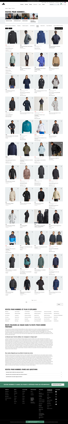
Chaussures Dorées (28, 317)
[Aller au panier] (65, 4)
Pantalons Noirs (27, 313)
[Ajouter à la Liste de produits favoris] (18, 32)
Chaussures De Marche (48, 317)
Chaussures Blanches (37, 311)
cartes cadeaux (57, 2)
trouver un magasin (44, 2)
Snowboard (17, 315)
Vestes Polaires (56, 311)
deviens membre (62, 2)
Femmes (26, 4)
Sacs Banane (7, 315)
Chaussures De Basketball (58, 315)
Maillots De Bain (17, 313)
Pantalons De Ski (37, 317)
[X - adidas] (59, 397)
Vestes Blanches (56, 313)
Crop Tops (6, 317)
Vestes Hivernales (47, 315)
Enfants (30, 4)
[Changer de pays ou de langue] (65, 2)
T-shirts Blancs (27, 311)
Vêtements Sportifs (37, 313)
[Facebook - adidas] (59, 392)
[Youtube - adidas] (59, 404)
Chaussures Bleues (28, 315)
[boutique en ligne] (3, 4)
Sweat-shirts (17, 317)
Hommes (21, 4)
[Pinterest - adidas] (59, 399)
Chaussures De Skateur (48, 313)
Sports (40, 4)
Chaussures (35, 4)
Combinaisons (7, 313)
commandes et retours (52, 2)
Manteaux (6, 311)
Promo (43, 4)
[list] (34, 26)
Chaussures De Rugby (47, 311)
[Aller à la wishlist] (63, 4)
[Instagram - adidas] (59, 394)
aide (47, 2)
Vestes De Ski (36, 315)
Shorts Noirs (56, 317)
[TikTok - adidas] (59, 402)
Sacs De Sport (17, 311)
